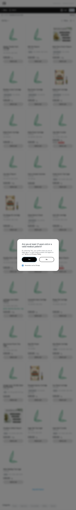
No (47, 259)
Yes (29, 259)
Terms (26, 254)
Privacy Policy (36, 254)
